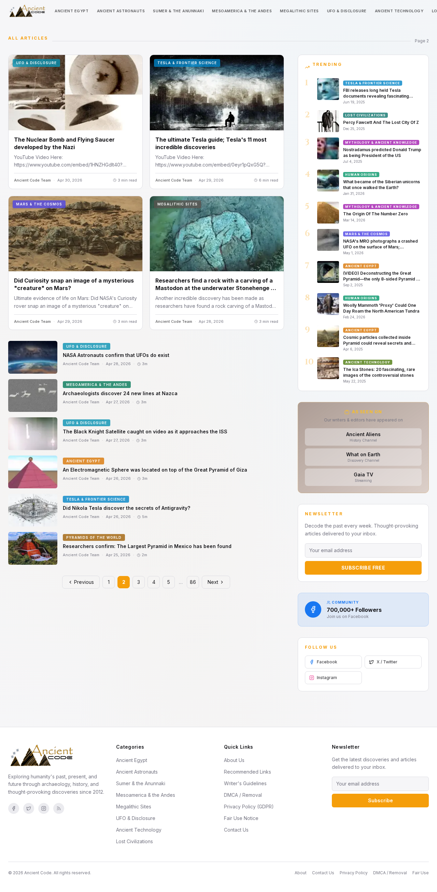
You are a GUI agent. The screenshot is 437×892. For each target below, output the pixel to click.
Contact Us (236, 830)
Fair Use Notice (241, 818)
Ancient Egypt (71, 11)
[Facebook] (13, 808)
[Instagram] (43, 808)
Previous (84, 582)
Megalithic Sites (299, 11)
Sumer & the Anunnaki (178, 11)
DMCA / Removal (243, 795)
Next (213, 582)
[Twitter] (28, 808)
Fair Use (420, 872)
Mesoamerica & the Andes (242, 11)
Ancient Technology (399, 11)
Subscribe (380, 800)
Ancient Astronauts (121, 11)
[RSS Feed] (58, 808)
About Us (234, 760)
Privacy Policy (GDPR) (249, 806)
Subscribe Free (363, 568)
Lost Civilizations (134, 841)
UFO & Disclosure (347, 11)
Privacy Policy (354, 872)
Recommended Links (247, 772)
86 (193, 582)
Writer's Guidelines (245, 783)
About (301, 872)
